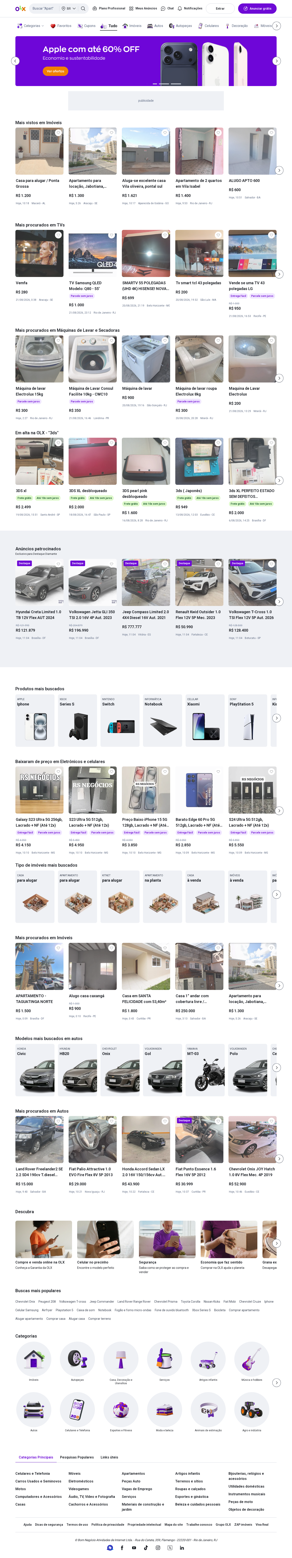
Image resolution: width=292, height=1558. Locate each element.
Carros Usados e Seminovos (38, 1481)
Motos (20, 1489)
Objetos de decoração (246, 1509)
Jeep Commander (102, 1301)
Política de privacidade (107, 1524)
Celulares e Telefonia (32, 1474)
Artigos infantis (187, 1474)
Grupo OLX (223, 1524)
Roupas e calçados (190, 1489)
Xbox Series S (201, 1310)
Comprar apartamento (244, 1310)
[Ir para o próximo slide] (279, 170)
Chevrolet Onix (25, 1301)
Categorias (32, 26)
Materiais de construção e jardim (143, 1507)
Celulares (212, 26)
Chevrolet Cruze (250, 1301)
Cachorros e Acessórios (88, 1504)
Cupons (90, 26)
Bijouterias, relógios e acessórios (246, 1476)
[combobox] (59, 8)
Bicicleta (220, 1310)
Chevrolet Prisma (165, 1301)
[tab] (36, 1457)
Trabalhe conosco (199, 1524)
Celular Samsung (26, 1310)
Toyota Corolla (190, 1301)
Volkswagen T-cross (72, 1301)
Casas (20, 1504)
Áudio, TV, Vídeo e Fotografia (92, 1497)
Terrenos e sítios (189, 1481)
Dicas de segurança (49, 1524)
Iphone (269, 1301)
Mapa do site (174, 1524)
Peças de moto (241, 1502)
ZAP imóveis (243, 1524)
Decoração (240, 26)
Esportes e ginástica (191, 1497)
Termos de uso (77, 1524)
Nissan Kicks (212, 1301)
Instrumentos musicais (247, 1494)
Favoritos (64, 26)
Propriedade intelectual (144, 1524)
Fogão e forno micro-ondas (133, 1310)
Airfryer (47, 1310)
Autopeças (184, 26)
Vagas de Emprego (137, 1489)
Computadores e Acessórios (38, 1497)
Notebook (104, 1310)
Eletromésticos (81, 1481)
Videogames (79, 1489)
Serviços (129, 1497)
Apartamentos (133, 1474)
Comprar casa (55, 1318)
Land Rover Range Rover (134, 1301)
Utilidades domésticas (246, 1486)
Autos (158, 26)
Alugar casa (77, 1318)
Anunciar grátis (260, 8)
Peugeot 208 (47, 1301)
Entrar (220, 8)
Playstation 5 (64, 1310)
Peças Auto (131, 1481)
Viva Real (262, 1524)
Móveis (266, 26)
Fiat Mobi (230, 1301)
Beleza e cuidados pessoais (197, 1504)
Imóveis (135, 26)
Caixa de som (86, 1310)
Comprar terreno (99, 1318)
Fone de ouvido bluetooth (172, 1310)
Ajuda (28, 1524)
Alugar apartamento (29, 1318)
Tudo (112, 26)
